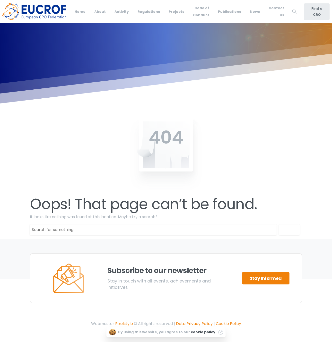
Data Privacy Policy (194, 323)
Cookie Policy (228, 323)
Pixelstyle (124, 323)
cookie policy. (203, 332)
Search (289, 229)
